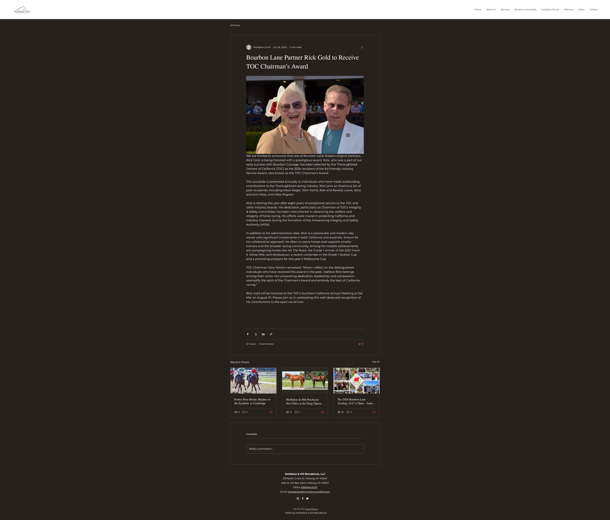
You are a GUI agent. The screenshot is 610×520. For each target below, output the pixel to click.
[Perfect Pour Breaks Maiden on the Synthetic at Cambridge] (253, 381)
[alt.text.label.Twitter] (307, 498)
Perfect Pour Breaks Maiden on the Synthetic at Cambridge (252, 401)
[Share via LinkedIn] (263, 334)
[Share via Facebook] (247, 334)
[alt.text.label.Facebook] (302, 498)
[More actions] (362, 47)
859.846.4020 (309, 487)
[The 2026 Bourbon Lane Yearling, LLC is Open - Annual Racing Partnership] (357, 381)
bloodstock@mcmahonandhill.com (309, 491)
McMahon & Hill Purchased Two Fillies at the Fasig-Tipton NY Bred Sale (303, 401)
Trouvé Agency (311, 508)
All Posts (235, 25)
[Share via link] (271, 334)
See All (376, 361)
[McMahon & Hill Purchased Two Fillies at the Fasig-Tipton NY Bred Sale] (305, 381)
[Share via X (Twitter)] (255, 334)
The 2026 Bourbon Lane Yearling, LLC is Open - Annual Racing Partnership (356, 401)
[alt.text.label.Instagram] (297, 498)
